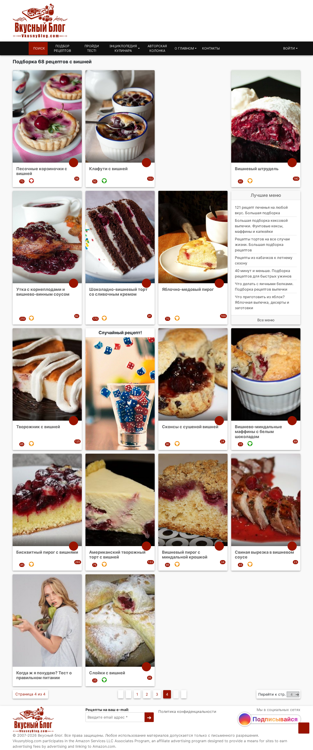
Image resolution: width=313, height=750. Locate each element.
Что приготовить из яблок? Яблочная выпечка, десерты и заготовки (262, 302)
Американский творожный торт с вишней (117, 555)
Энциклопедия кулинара (123, 48)
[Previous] (128, 694)
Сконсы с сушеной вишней (190, 426)
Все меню (266, 320)
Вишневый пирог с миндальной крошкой (184, 555)
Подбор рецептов (62, 48)
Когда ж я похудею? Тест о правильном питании (44, 675)
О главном (184, 48)
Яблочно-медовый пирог (188, 289)
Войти (289, 48)
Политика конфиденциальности (187, 711)
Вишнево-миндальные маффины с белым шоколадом (258, 431)
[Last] (184, 694)
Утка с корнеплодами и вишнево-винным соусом (42, 292)
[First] (121, 694)
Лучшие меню (266, 195)
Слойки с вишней (107, 672)
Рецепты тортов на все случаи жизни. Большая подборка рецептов (262, 244)
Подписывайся (275, 719)
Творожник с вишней (38, 426)
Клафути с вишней (108, 168)
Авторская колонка (157, 48)
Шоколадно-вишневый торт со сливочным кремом (118, 292)
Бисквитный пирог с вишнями (47, 552)
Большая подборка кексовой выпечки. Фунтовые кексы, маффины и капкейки (261, 226)
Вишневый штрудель (257, 168)
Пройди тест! (92, 48)
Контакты (211, 48)
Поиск (39, 48)
